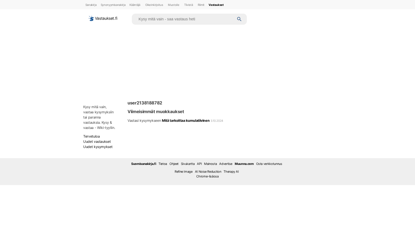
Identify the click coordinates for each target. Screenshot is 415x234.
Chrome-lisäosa (207, 176)
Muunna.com (244, 164)
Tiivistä (188, 4)
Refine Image (184, 171)
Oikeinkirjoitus (154, 4)
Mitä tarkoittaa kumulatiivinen (185, 120)
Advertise (225, 164)
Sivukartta (188, 164)
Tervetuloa (91, 136)
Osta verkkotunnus (269, 164)
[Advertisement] (207, 61)
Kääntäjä (134, 4)
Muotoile (173, 4)
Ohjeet (174, 164)
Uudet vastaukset (97, 141)
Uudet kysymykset (97, 147)
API (199, 164)
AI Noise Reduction (208, 171)
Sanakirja (91, 4)
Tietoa (162, 164)
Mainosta (210, 164)
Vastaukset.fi (105, 18)
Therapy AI (231, 171)
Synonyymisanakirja (113, 4)
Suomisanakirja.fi (143, 164)
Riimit (201, 4)
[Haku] (239, 19)
